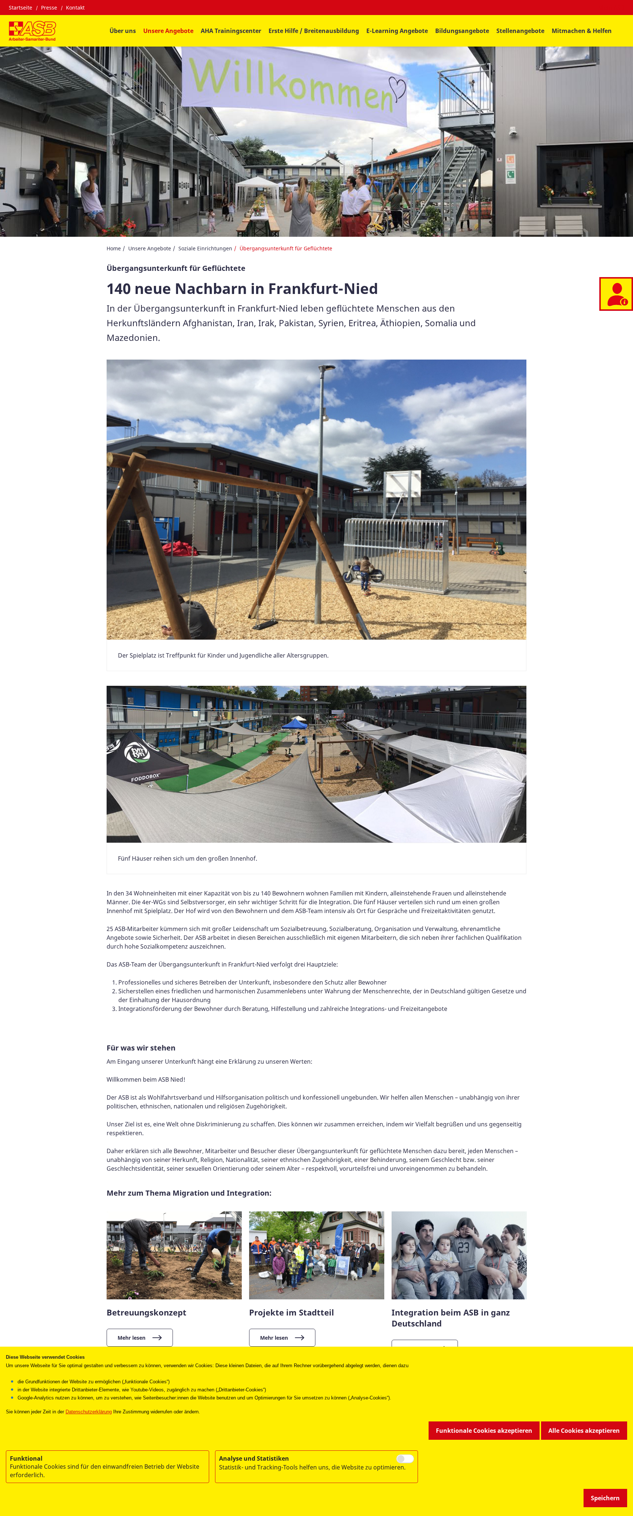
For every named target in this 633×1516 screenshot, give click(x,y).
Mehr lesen (131, 1337)
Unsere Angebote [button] (168, 31)
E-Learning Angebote (397, 31)
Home (114, 248)
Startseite (20, 7)
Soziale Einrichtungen (205, 248)
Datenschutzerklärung (89, 1411)
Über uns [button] (123, 31)
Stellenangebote (520, 31)
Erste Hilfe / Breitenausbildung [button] (314, 31)
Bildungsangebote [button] (462, 31)
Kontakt (75, 7)
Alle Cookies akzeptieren (584, 1431)
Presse (49, 7)
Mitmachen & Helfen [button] (582, 31)
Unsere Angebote (149, 248)
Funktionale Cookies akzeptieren (484, 1431)
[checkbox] (405, 1458)
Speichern (605, 1498)
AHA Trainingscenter (231, 31)
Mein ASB (611, 8)
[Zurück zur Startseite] (32, 31)
